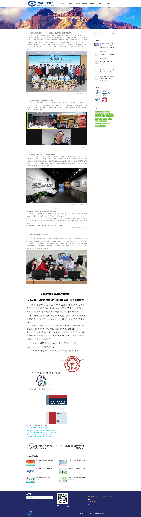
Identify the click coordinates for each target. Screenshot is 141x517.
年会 (100, 118)
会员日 (110, 118)
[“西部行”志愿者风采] (97, 93)
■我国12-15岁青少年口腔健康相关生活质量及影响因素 (40, 430)
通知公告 (102, 111)
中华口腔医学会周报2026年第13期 (76, 469)
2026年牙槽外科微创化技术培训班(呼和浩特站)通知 (107, 77)
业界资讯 (108, 111)
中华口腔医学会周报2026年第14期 (44, 469)
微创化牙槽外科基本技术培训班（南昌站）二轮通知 (107, 70)
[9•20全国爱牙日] (104, 99)
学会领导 (97, 111)
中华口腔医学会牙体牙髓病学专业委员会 (102, 123)
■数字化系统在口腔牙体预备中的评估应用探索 (38, 434)
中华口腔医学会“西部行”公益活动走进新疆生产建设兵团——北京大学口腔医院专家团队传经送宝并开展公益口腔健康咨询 (107, 46)
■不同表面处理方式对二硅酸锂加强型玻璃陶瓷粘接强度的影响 (42, 432)
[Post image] (30, 463)
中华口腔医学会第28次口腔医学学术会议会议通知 (107, 55)
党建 (103, 116)
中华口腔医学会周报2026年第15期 (76, 460)
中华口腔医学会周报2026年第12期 (44, 477)
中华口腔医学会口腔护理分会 (100, 125)
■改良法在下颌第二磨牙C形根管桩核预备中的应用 (39, 436)
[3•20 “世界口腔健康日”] (111, 93)
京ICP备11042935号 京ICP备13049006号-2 (68, 506)
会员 (96, 118)
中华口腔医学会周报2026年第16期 (44, 460)
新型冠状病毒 (98, 116)
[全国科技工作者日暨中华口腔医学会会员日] (104, 93)
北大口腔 (105, 118)
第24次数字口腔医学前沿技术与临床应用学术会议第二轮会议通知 (107, 62)
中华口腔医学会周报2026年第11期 (76, 477)
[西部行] (97, 99)
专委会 (108, 116)
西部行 (112, 116)
